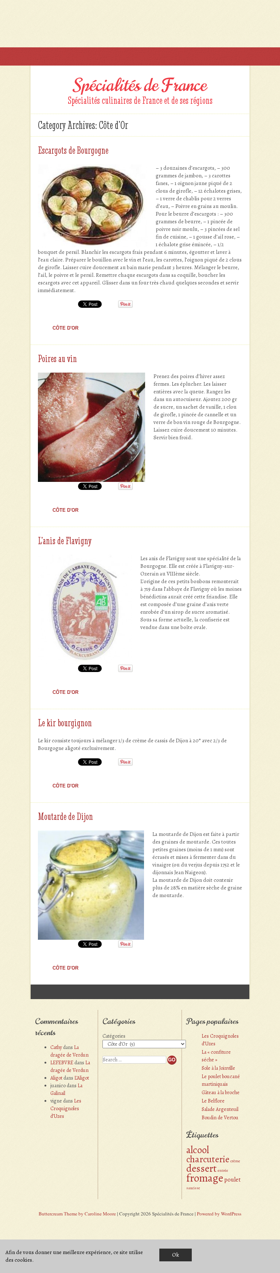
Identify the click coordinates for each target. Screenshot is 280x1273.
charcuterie (207, 1159)
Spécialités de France (140, 85)
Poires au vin (57, 358)
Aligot (56, 1077)
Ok (175, 1254)
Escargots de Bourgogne (73, 150)
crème (235, 1161)
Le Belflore (213, 1100)
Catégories (113, 1036)
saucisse (193, 1188)
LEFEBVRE (61, 1062)
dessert (201, 1168)
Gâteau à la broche (221, 1092)
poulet (232, 1179)
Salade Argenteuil (220, 1109)
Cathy (56, 1047)
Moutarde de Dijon (65, 816)
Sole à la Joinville (218, 1068)
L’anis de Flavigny (65, 540)
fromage (204, 1178)
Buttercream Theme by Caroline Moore (77, 1213)
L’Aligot (81, 1077)
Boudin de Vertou (220, 1117)
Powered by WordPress (219, 1213)
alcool (197, 1149)
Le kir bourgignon (65, 722)
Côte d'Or (65, 328)
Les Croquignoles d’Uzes (65, 1108)
